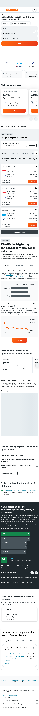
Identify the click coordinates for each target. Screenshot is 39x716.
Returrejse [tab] (5, 153)
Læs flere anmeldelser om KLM (9, 584)
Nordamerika (23, 680)
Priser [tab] (7, 265)
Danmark (7, 663)
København (9, 275)
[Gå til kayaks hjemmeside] (12, 10)
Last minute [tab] (25, 153)
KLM (11, 558)
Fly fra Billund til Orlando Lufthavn (14, 656)
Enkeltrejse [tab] (15, 153)
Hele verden (15, 680)
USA (29, 680)
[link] (19, 340)
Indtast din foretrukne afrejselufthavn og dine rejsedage (19, 490)
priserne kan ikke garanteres (10, 695)
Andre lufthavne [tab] (22, 641)
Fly (8, 680)
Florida (34, 680)
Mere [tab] (32, 265)
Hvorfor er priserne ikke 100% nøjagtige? (15, 707)
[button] (3, 10)
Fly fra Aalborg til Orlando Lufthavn (14, 654)
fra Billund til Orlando (20, 277)
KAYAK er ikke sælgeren (10, 700)
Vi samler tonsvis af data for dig (12, 704)
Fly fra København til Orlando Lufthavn (13, 659)
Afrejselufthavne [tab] (9, 641)
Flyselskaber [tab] (19, 265)
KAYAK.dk (3, 680)
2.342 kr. (4, 17)
